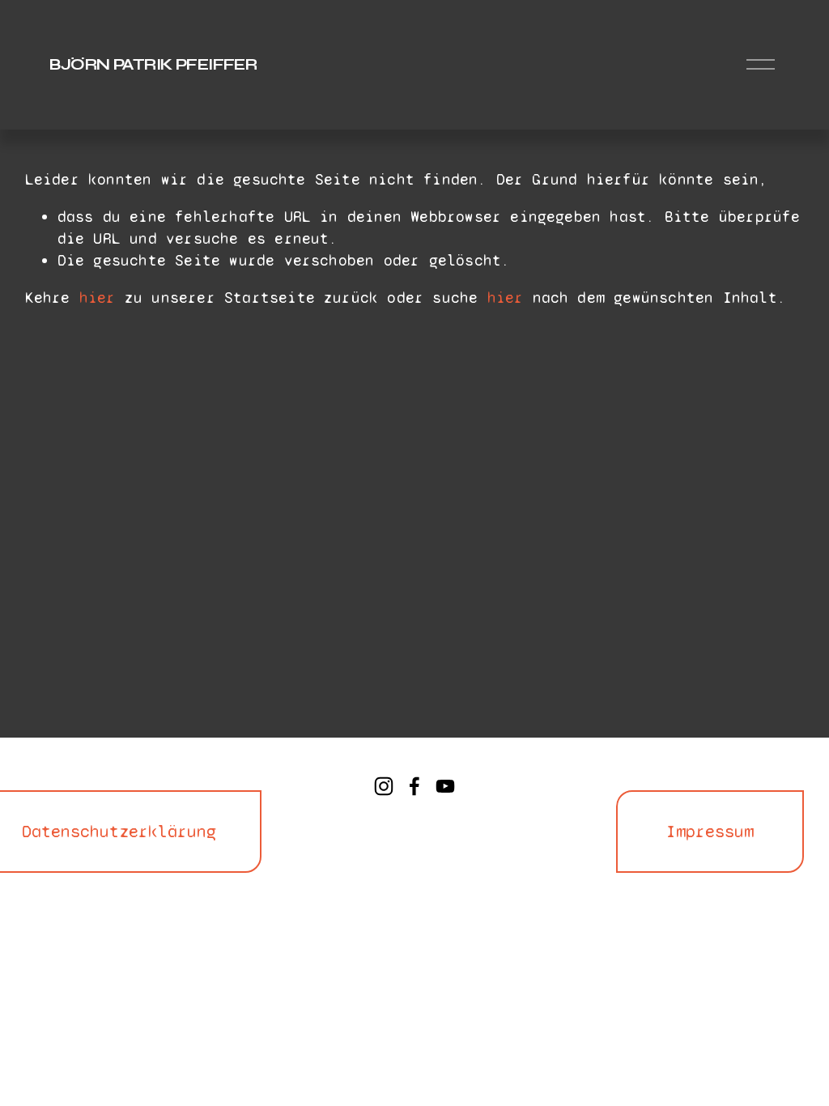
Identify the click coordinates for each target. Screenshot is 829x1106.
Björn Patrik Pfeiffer (153, 64)
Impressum (710, 831)
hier (97, 297)
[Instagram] (383, 786)
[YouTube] (445, 786)
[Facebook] (414, 786)
